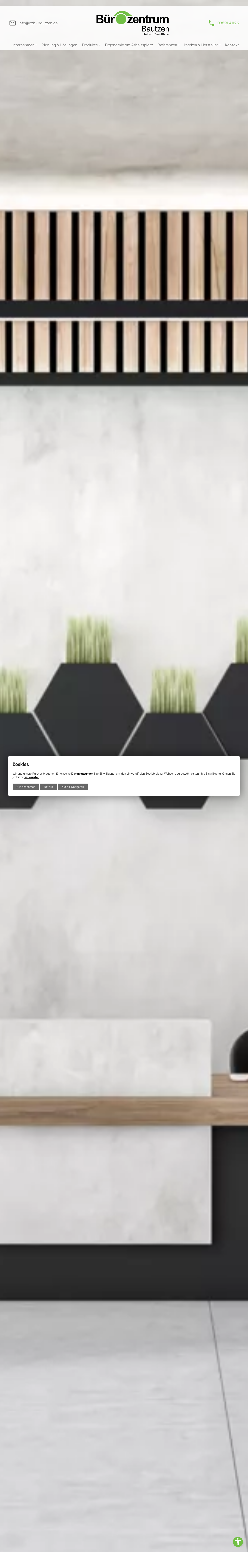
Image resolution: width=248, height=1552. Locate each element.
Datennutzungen (82, 773)
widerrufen (31, 777)
